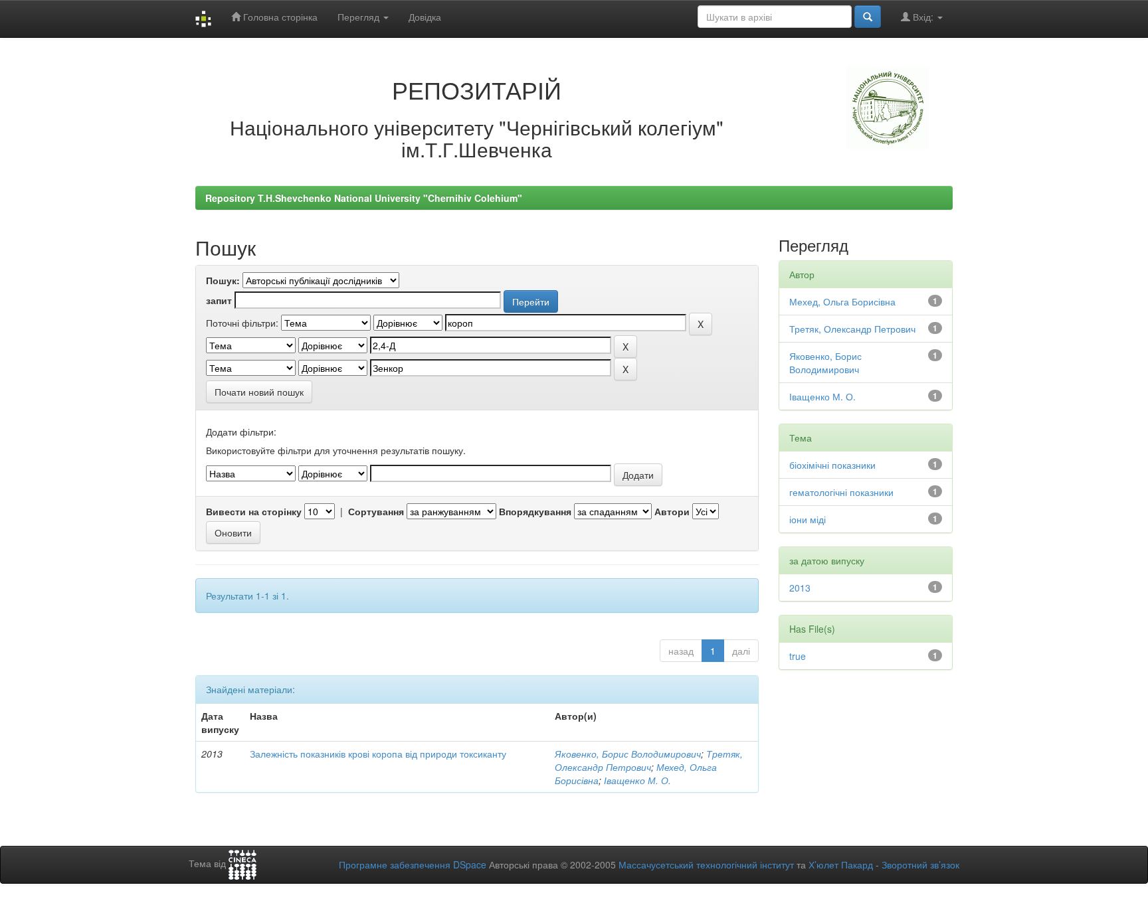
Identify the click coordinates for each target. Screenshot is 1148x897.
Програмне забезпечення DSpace (412, 864)
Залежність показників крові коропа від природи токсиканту (378, 753)
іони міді (807, 519)
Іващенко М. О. (637, 780)
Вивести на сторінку (254, 511)
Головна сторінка (279, 16)
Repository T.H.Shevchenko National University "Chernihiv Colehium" (363, 197)
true (797, 656)
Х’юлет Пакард (841, 864)
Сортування (376, 511)
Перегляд (359, 16)
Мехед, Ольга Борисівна (842, 301)
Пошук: (223, 280)
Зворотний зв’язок (920, 864)
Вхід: (923, 16)
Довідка (425, 16)
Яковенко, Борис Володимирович (628, 753)
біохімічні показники (832, 464)
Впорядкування (535, 511)
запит (219, 300)
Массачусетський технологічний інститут (706, 864)
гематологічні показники (841, 492)
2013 (800, 587)
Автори (672, 511)
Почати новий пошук (259, 391)
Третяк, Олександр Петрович (649, 760)
